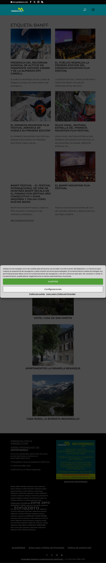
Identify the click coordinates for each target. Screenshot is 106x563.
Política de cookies (37, 294)
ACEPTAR (53, 281)
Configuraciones (53, 289)
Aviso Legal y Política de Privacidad (60, 294)
